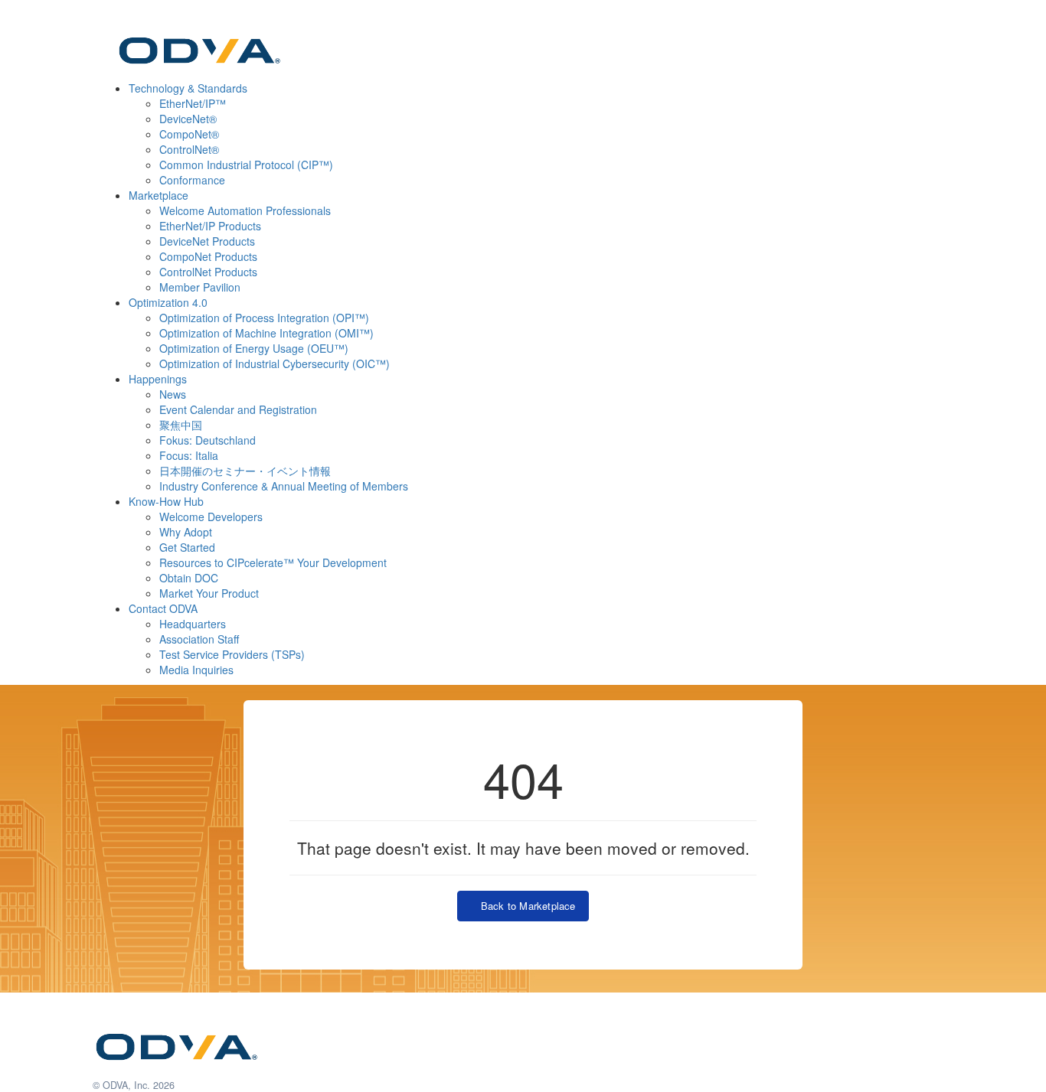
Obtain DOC (188, 577)
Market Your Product (209, 593)
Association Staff (199, 639)
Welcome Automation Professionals (245, 210)
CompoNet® (189, 134)
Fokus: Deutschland (207, 440)
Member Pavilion (199, 287)
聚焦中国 (180, 424)
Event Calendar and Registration (238, 409)
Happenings (158, 378)
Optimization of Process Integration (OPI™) (264, 317)
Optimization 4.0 (168, 302)
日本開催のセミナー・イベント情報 (245, 470)
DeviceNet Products (207, 241)
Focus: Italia (188, 455)
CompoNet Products (208, 256)
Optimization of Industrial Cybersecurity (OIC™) (274, 363)
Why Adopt (185, 531)
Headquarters (192, 623)
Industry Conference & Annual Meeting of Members (283, 486)
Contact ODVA (163, 608)
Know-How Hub (166, 501)
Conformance (192, 179)
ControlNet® (189, 149)
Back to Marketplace (524, 905)
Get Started (187, 547)
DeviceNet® (188, 118)
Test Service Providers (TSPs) (232, 654)
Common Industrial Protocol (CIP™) (246, 164)
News (172, 394)
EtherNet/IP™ (192, 103)
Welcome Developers (211, 516)
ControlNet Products (208, 271)
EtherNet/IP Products (210, 225)
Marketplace (158, 195)
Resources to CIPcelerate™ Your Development (273, 562)
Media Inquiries (196, 669)
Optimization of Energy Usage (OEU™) (253, 348)
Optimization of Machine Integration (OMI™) (266, 333)
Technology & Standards (188, 88)
